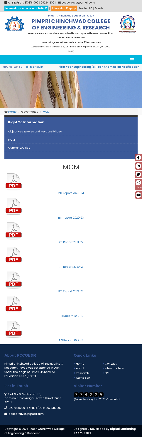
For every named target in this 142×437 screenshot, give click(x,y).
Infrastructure (114, 368)
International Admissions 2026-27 (26, 8)
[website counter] (89, 394)
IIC (90, 8)
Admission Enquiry (64, 8)
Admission (82, 378)
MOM (46, 112)
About (79, 368)
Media (83, 8)
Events (99, 8)
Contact (110, 363)
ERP (106, 373)
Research (82, 373)
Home (12, 112)
